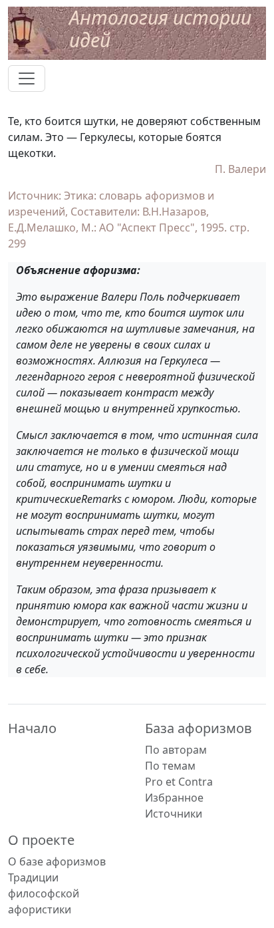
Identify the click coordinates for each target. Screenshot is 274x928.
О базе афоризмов (57, 861)
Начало (32, 728)
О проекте (41, 840)
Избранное (174, 797)
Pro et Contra (179, 781)
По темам (170, 765)
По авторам (176, 749)
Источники (173, 813)
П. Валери (240, 169)
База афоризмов (198, 728)
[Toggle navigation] (26, 78)
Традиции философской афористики (43, 893)
